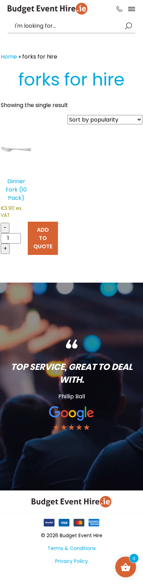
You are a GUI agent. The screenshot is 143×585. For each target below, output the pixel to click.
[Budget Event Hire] (47, 9)
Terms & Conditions (72, 548)
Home (9, 57)
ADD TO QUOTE (42, 238)
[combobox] (68, 26)
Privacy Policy (71, 561)
